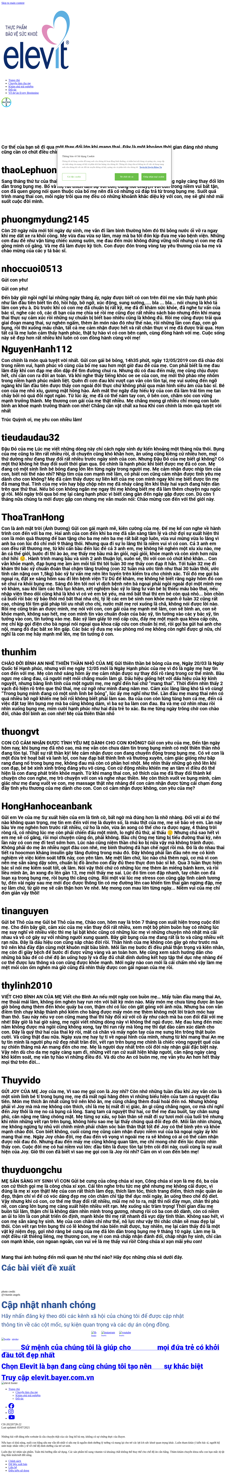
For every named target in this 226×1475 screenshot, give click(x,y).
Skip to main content (12, 2)
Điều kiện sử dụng (18, 1470)
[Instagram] (10, 1412)
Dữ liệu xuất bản (17, 1464)
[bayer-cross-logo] (6, 106)
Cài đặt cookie (74, 177)
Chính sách (14, 1460)
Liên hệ (12, 1467)
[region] (114, 167)
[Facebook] (11, 1407)
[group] (113, 1359)
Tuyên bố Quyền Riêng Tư (150, 167)
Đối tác (12, 89)
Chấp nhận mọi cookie (153, 177)
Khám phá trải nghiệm (20, 86)
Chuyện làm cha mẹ (19, 83)
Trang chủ (14, 80)
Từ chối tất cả (126, 177)
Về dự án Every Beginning (23, 92)
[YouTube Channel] (11, 1418)
